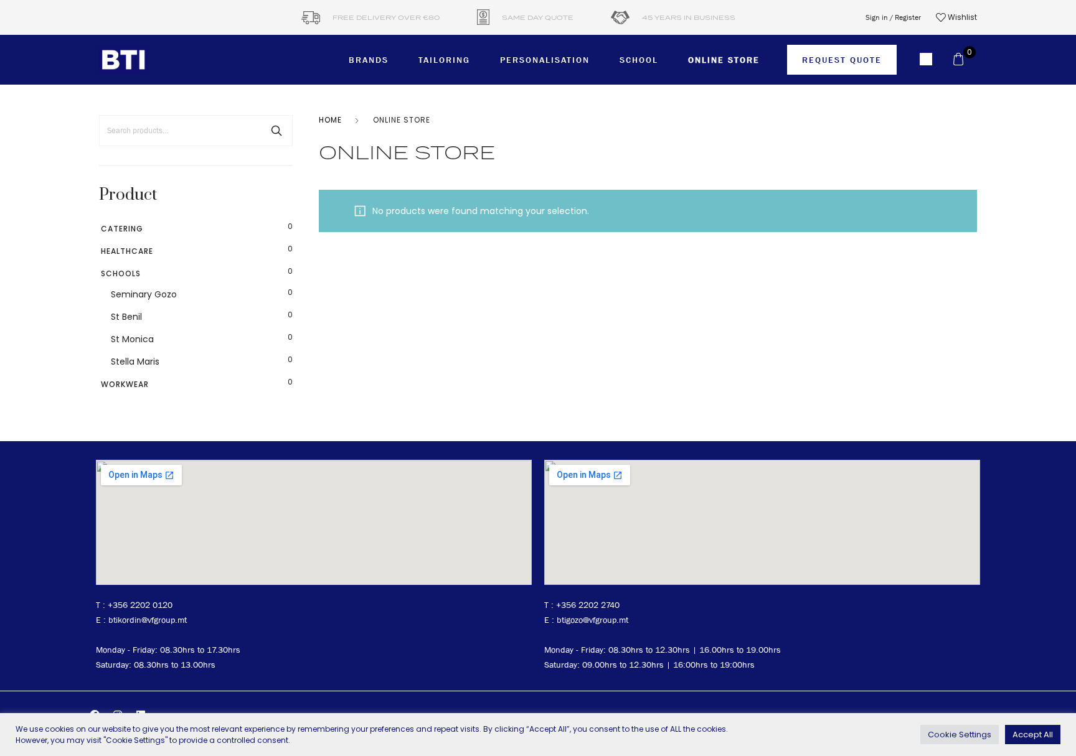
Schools (121, 273)
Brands (369, 60)
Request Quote (842, 60)
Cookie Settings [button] (959, 734)
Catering (122, 228)
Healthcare (127, 251)
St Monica (132, 339)
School (639, 60)
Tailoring (444, 60)
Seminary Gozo (144, 294)
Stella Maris (135, 361)
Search (276, 131)
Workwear (125, 384)
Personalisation (545, 60)
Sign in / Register (893, 17)
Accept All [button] (1032, 734)
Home (330, 119)
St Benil (126, 316)
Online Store (724, 60)
